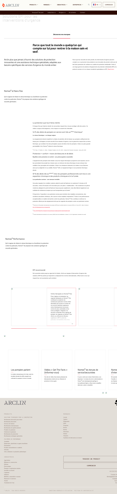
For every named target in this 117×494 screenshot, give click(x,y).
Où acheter (72, 12)
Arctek (65, 417)
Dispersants (66, 421)
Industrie (6, 474)
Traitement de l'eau (9, 483)
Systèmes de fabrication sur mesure (72, 438)
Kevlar (65, 427)
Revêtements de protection (11, 434)
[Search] (89, 4)
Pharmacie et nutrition (10, 478)
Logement (6, 472)
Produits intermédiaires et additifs (13, 447)
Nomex (65, 433)
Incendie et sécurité (9, 470)
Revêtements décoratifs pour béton (13, 419)
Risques (61, 12)
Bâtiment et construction (10, 462)
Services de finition (9, 423)
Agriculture (7, 460)
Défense (6, 464)
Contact (82, 12)
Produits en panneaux (9, 430)
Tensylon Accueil (38, 12)
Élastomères (7, 445)
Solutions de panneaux (10, 432)
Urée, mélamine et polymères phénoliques (15, 451)
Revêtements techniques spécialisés (13, 436)
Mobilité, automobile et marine (12, 476)
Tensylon (65, 435)
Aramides (6, 441)
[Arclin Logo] (10, 5)
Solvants (6, 449)
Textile (6, 480)
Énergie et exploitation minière (12, 468)
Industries (51, 12)
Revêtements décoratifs (10, 421)
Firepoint (65, 425)
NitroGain (66, 431)
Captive (65, 419)
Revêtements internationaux (11, 425)
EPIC (64, 423)
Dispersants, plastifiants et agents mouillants (15, 443)
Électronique (7, 466)
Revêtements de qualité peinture (12, 428)
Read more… (111, 69)
